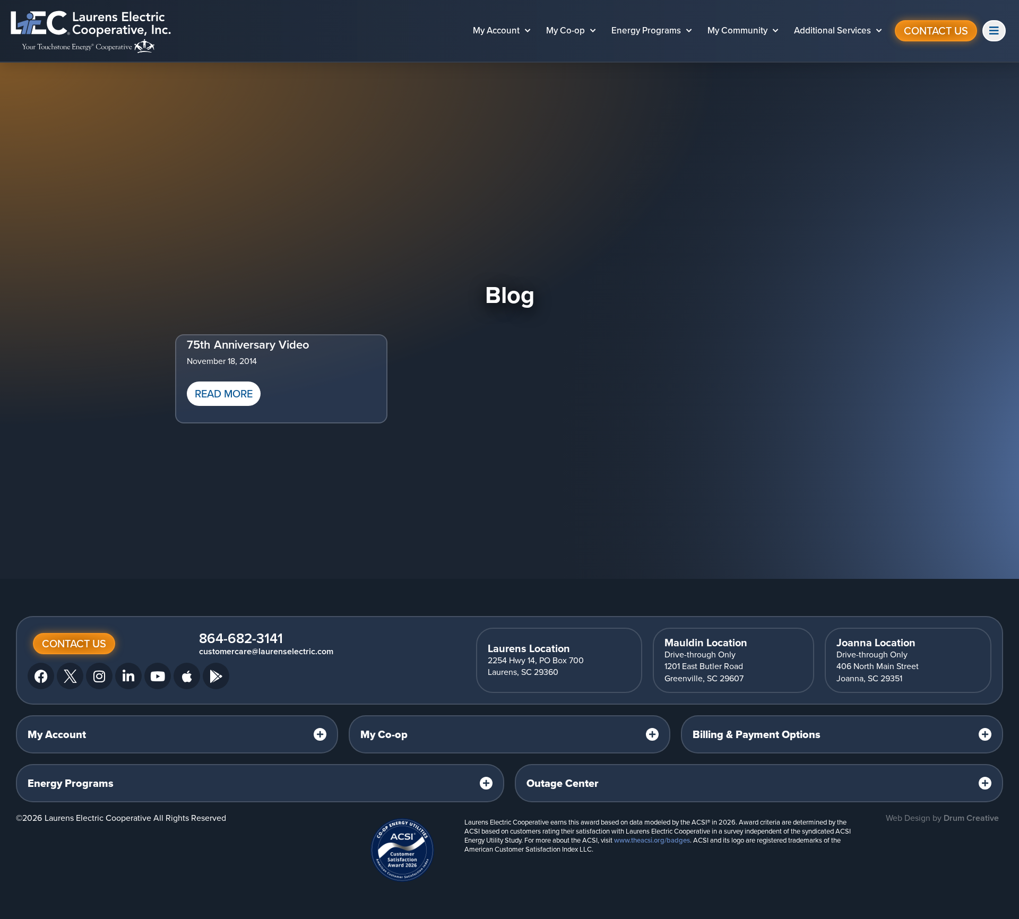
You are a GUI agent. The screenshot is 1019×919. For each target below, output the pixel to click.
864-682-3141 (241, 638)
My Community (737, 30)
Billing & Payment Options (757, 734)
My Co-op (565, 30)
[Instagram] (99, 676)
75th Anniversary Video (248, 344)
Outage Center (562, 783)
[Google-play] (216, 676)
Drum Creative (971, 818)
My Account (496, 30)
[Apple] (187, 676)
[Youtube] (157, 676)
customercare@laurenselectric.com (266, 651)
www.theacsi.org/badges (652, 840)
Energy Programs (646, 30)
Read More (224, 394)
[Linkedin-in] (128, 676)
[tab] (177, 734)
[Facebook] (41, 676)
